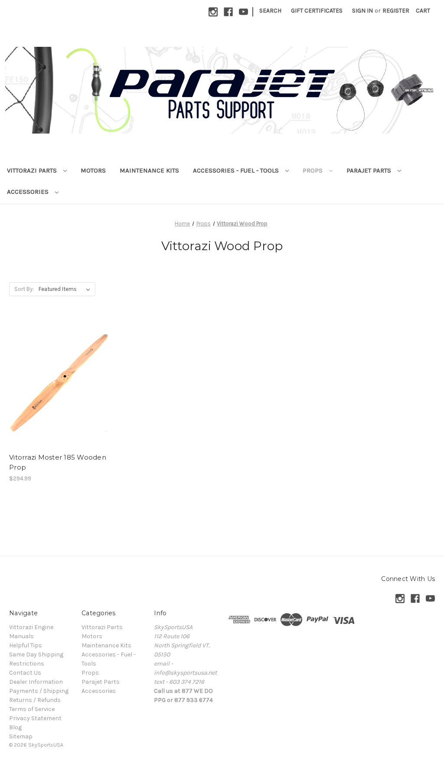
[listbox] (66, 289)
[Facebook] (228, 11)
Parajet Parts (369, 170)
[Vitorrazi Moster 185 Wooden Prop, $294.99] (59, 383)
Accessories (28, 192)
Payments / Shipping (39, 691)
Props (313, 170)
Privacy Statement (35, 718)
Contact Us (25, 672)
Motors (93, 170)
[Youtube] (243, 11)
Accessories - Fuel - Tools (237, 170)
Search (270, 10)
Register (395, 10)
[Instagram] (213, 11)
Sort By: (24, 289)
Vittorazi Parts (33, 170)
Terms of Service (32, 709)
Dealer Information (36, 681)
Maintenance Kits (149, 170)
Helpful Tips (25, 645)
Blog (15, 727)
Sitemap (21, 736)
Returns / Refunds (35, 700)
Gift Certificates (317, 10)
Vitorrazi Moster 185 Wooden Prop (57, 462)
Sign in (362, 10)
